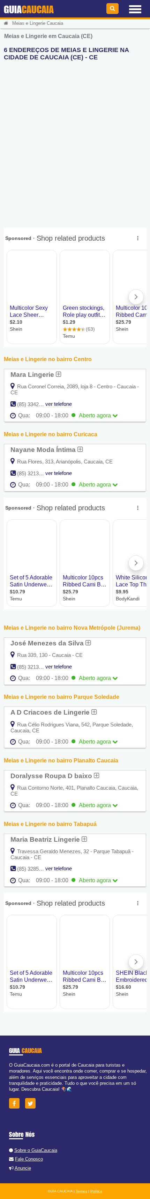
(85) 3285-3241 (34, 869)
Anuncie (23, 1168)
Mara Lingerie (33, 374)
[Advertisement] (75, 141)
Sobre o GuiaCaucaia (35, 1150)
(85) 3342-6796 (34, 404)
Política (96, 1191)
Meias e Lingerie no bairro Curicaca (50, 434)
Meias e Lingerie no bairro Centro (48, 359)
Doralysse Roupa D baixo (52, 776)
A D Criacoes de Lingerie (50, 712)
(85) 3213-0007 (34, 667)
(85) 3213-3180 (34, 473)
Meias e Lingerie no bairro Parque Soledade (61, 697)
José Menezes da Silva (47, 643)
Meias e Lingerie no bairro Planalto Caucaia (61, 760)
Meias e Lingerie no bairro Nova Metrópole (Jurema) (72, 628)
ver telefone (58, 404)
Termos (81, 1191)
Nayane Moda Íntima (43, 449)
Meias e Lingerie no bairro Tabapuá (50, 824)
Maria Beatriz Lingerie (46, 839)
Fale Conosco (29, 1159)
